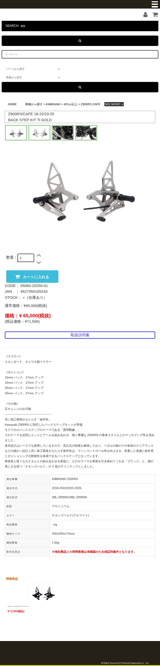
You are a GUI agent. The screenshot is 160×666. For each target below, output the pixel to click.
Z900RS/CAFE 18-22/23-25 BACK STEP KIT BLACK (18, 606)
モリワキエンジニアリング (80, 4)
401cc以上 (71, 104)
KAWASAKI (53, 104)
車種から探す (34, 104)
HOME (12, 104)
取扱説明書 (80, 335)
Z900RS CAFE (90, 104)
